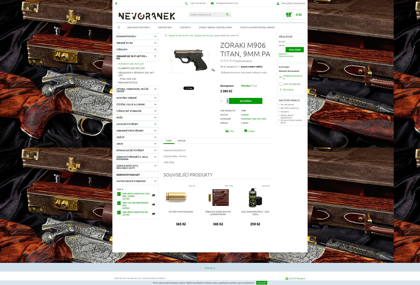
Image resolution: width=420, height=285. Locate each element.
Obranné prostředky (130, 130)
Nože (119, 117)
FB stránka (288, 89)
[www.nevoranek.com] (146, 16)
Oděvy (120, 137)
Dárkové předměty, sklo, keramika (132, 158)
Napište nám (165, 27)
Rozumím (261, 282)
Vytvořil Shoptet (297, 278)
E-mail (282, 41)
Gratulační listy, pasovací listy (127, 167)
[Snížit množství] (227, 102)
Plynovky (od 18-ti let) (131, 63)
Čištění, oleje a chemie (130, 104)
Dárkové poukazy (128, 174)
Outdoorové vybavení (131, 181)
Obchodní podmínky (138, 27)
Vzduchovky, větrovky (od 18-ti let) (136, 74)
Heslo (282, 45)
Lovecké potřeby (127, 124)
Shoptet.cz (210, 268)
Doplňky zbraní (126, 97)
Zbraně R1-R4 (124, 42)
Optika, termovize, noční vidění (132, 90)
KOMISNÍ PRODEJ (126, 36)
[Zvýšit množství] (227, 99)
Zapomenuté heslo (286, 56)
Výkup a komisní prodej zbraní (257, 27)
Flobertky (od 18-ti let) (131, 68)
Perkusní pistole (127, 82)
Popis (169, 140)
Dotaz (251, 131)
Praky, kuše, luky (128, 78)
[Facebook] (116, 3)
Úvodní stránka (119, 27)
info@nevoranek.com (292, 77)
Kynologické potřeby (130, 150)
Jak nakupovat (287, 104)
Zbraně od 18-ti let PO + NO (131, 57)
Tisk (232, 131)
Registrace (299, 3)
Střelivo (122, 49)
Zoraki (245, 114)
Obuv (119, 143)
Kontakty (185, 27)
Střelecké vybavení (128, 110)
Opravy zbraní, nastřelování (215, 27)
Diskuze (182, 140)
